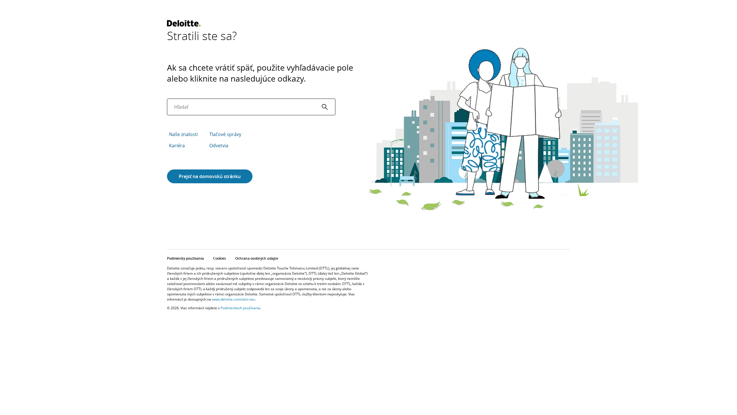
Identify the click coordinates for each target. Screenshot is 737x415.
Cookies (219, 258)
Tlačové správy (225, 134)
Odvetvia (218, 145)
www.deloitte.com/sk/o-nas (233, 299)
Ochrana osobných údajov (256, 258)
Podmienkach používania (240, 307)
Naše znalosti (183, 134)
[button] (324, 107)
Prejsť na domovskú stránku (210, 176)
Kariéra (177, 145)
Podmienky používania (185, 258)
